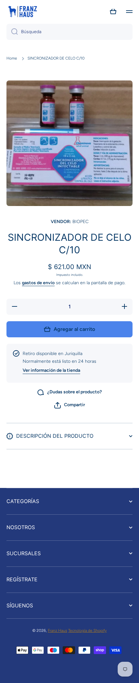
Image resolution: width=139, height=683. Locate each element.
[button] (113, 11)
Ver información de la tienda (51, 370)
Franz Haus (57, 630)
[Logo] (22, 11)
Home (11, 58)
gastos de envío (38, 282)
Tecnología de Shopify (87, 630)
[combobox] (69, 32)
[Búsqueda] (12, 32)
